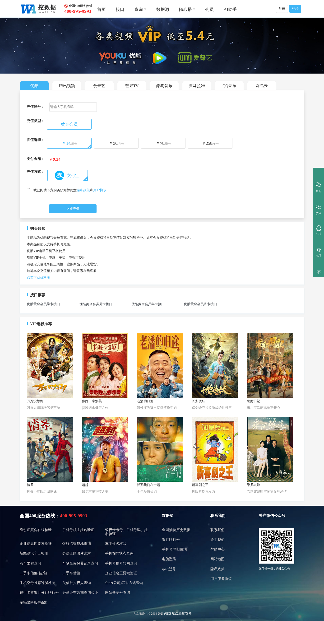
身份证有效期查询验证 (80, 592)
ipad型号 (169, 569)
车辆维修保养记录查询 (80, 563)
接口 (120, 9)
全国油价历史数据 (176, 530)
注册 (282, 8)
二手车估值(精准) (33, 573)
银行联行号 (171, 540)
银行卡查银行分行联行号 (39, 592)
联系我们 (217, 530)
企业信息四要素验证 (36, 544)
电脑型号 (169, 559)
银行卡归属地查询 (76, 544)
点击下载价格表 (38, 277)
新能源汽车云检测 (34, 553)
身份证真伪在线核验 (36, 530)
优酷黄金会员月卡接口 (200, 304)
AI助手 (230, 9)
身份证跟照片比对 (76, 553)
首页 (101, 9)
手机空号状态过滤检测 (37, 583)
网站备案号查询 (117, 592)
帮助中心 (217, 549)
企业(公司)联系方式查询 (124, 583)
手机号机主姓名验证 (78, 530)
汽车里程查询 (30, 563)
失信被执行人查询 (76, 583)
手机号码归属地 (174, 549)
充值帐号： (36, 106)
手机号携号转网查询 (121, 563)
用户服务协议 (221, 579)
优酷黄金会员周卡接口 (95, 304)
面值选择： (36, 140)
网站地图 (217, 559)
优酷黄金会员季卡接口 (43, 304)
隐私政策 (83, 190)
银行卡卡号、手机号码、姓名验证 (126, 532)
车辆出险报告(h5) (33, 602)
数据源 (162, 9)
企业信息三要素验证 (121, 573)
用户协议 (99, 190)
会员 (209, 9)
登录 (295, 8)
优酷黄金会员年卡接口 (148, 304)
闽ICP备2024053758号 (177, 613)
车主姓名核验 (115, 544)
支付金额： (36, 159)
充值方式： (36, 171)
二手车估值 (71, 573)
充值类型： (36, 121)
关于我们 (217, 540)
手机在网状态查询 (119, 553)
